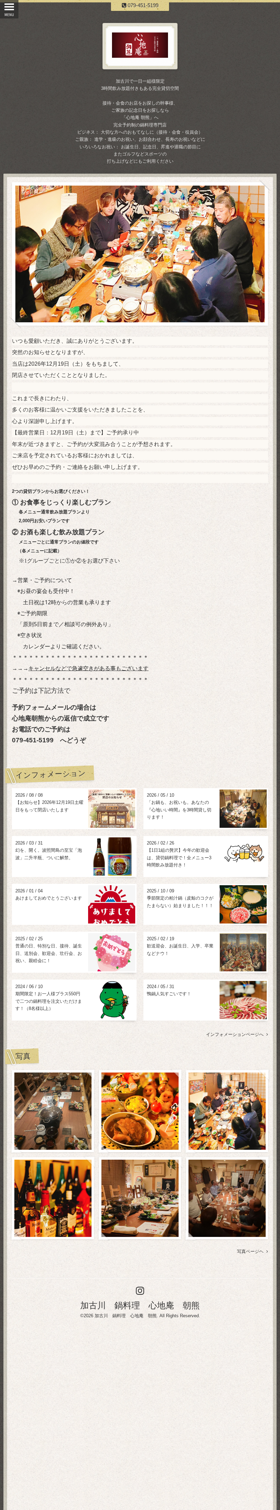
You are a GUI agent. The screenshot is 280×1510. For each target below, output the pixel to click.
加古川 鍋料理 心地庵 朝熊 (140, 1305)
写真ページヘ (251, 1251)
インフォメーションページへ (236, 1034)
